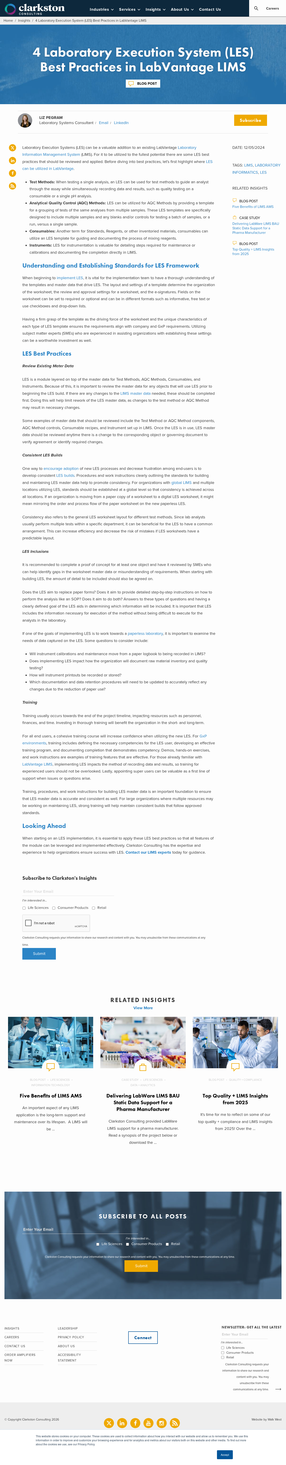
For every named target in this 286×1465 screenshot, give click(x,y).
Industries (99, 9)
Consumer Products (73, 908)
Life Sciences (38, 908)
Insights (153, 9)
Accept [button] (225, 1455)
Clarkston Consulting (34, 9)
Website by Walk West (267, 1419)
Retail (101, 908)
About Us (180, 9)
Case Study (249, 218)
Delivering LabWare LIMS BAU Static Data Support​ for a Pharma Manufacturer (255, 228)
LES (263, 172)
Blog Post (147, 83)
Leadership (68, 1328)
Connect (143, 1337)
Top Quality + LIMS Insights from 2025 (235, 1099)
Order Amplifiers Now (20, 1357)
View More (143, 1007)
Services (127, 9)
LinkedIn (121, 122)
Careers (272, 8)
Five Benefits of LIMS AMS (252, 207)
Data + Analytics (142, 1085)
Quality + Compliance (245, 1080)
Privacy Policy (71, 1337)
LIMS (248, 165)
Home (8, 20)
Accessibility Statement (69, 1357)
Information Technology (50, 1085)
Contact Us (210, 9)
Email (103, 122)
